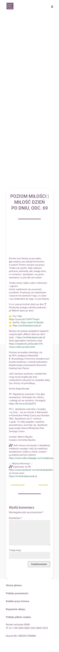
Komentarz (15, 518)
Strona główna (14, 585)
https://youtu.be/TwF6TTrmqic (24, 319)
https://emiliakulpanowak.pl (23, 476)
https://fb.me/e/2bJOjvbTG (22, 403)
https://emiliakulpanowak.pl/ (26, 325)
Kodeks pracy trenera (17, 601)
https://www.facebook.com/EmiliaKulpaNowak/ (33, 470)
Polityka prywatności (17, 593)
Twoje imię (15, 550)
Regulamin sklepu (15, 609)
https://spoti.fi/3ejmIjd (32, 322)
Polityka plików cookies (18, 617)
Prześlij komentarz (39, 564)
